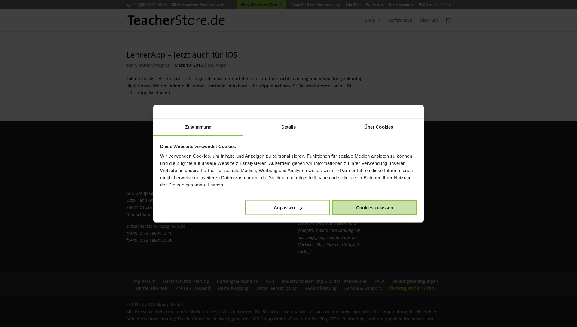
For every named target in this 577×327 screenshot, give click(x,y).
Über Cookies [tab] (378, 126)
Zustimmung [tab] (198, 126)
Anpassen (284, 207)
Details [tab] (288, 126)
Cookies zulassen (374, 207)
